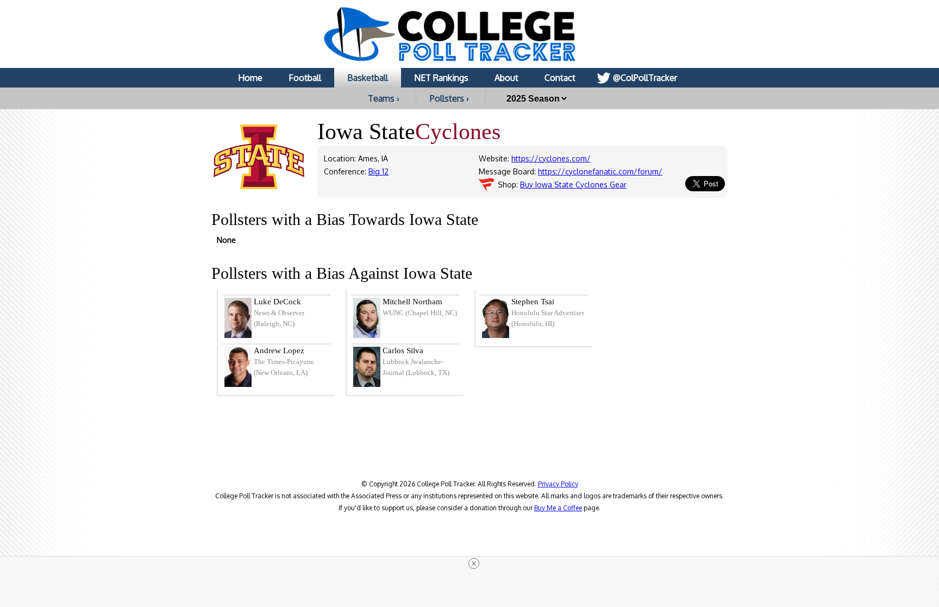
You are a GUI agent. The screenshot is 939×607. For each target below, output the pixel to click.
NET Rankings (441, 77)
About (506, 77)
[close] (473, 563)
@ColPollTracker (645, 77)
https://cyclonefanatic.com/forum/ (600, 171)
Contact (559, 77)
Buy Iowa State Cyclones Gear (573, 184)
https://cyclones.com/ (551, 158)
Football (305, 77)
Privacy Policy (558, 484)
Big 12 (378, 171)
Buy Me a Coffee (558, 508)
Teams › (383, 98)
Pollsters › (449, 98)
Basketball (367, 77)
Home (250, 77)
